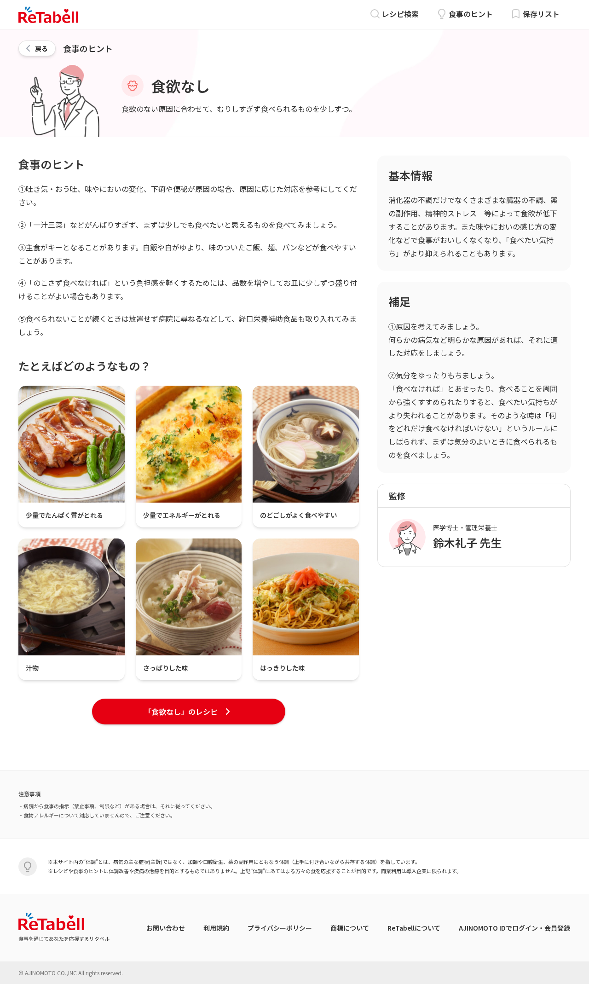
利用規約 (216, 927)
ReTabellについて (413, 927)
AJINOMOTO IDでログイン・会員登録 (514, 927)
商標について (349, 927)
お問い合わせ (165, 927)
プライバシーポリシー (280, 927)
